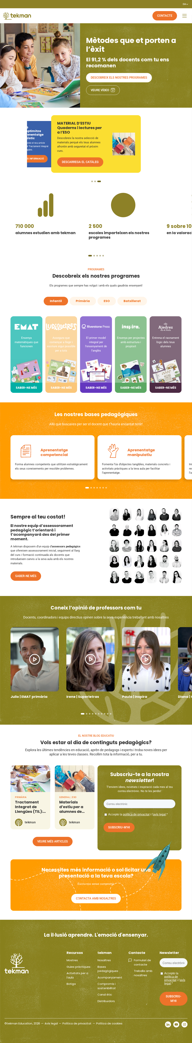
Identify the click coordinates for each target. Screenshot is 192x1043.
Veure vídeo (100, 90)
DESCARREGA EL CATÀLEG (38, 158)
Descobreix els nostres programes (119, 77)
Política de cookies (109, 1023)
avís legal (159, 814)
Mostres (72, 960)
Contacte (164, 15)
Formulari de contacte (142, 962)
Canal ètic (105, 994)
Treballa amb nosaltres (143, 973)
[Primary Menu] (184, 15)
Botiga (71, 984)
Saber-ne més (25, 576)
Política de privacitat (77, 1023)
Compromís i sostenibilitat (107, 986)
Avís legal (51, 1023)
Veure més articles (52, 841)
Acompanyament (110, 977)
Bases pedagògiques (108, 969)
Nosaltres (104, 960)
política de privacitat (136, 814)
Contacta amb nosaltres (96, 898)
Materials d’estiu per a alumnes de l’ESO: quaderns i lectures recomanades (74, 814)
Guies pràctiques (78, 967)
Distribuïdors (106, 1001)
